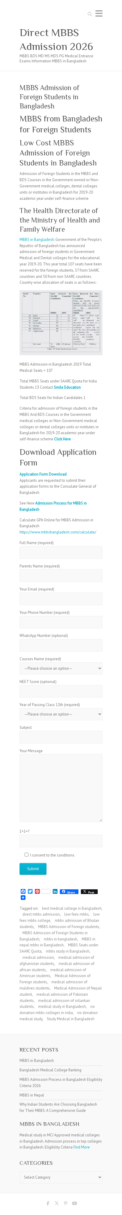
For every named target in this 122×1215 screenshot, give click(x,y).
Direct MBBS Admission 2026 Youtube (74, 1204)
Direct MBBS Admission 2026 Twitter (56, 1204)
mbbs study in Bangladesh (67, 951)
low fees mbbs (76, 914)
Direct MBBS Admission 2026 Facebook (47, 1204)
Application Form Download (43, 474)
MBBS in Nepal (32, 1095)
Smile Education (67, 387)
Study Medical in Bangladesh (70, 1018)
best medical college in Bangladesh (72, 908)
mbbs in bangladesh (60, 939)
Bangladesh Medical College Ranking (50, 1070)
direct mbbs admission (41, 914)
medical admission (38, 957)
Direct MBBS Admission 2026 (56, 39)
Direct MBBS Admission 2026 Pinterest (65, 1204)
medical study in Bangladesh (62, 1006)
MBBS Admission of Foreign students (68, 926)
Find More (81, 1147)
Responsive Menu (98, 13)
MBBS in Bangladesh (37, 239)
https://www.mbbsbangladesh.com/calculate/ (58, 532)
